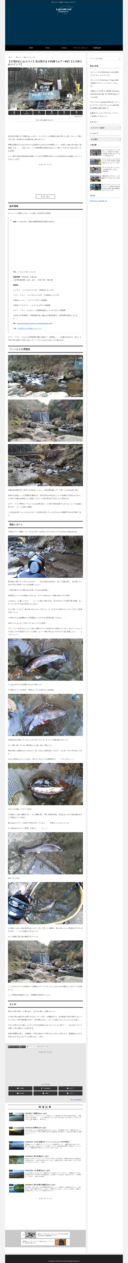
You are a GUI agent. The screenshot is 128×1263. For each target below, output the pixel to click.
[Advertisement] (64, 31)
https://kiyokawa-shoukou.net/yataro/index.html (34, 323)
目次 (43, 196)
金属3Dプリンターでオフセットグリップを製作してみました (104, 114)
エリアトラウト (32, 1046)
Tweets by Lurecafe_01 (98, 201)
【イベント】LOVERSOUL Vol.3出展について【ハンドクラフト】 (104, 73)
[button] (119, 59)
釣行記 (23, 1046)
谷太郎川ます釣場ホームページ (30, 328)
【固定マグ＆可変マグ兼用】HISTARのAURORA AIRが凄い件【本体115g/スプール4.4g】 (105, 94)
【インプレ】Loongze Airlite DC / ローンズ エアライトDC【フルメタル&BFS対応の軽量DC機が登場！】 (105, 105)
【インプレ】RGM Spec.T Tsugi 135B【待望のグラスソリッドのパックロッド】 (104, 83)
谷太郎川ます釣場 (14, 1046)
